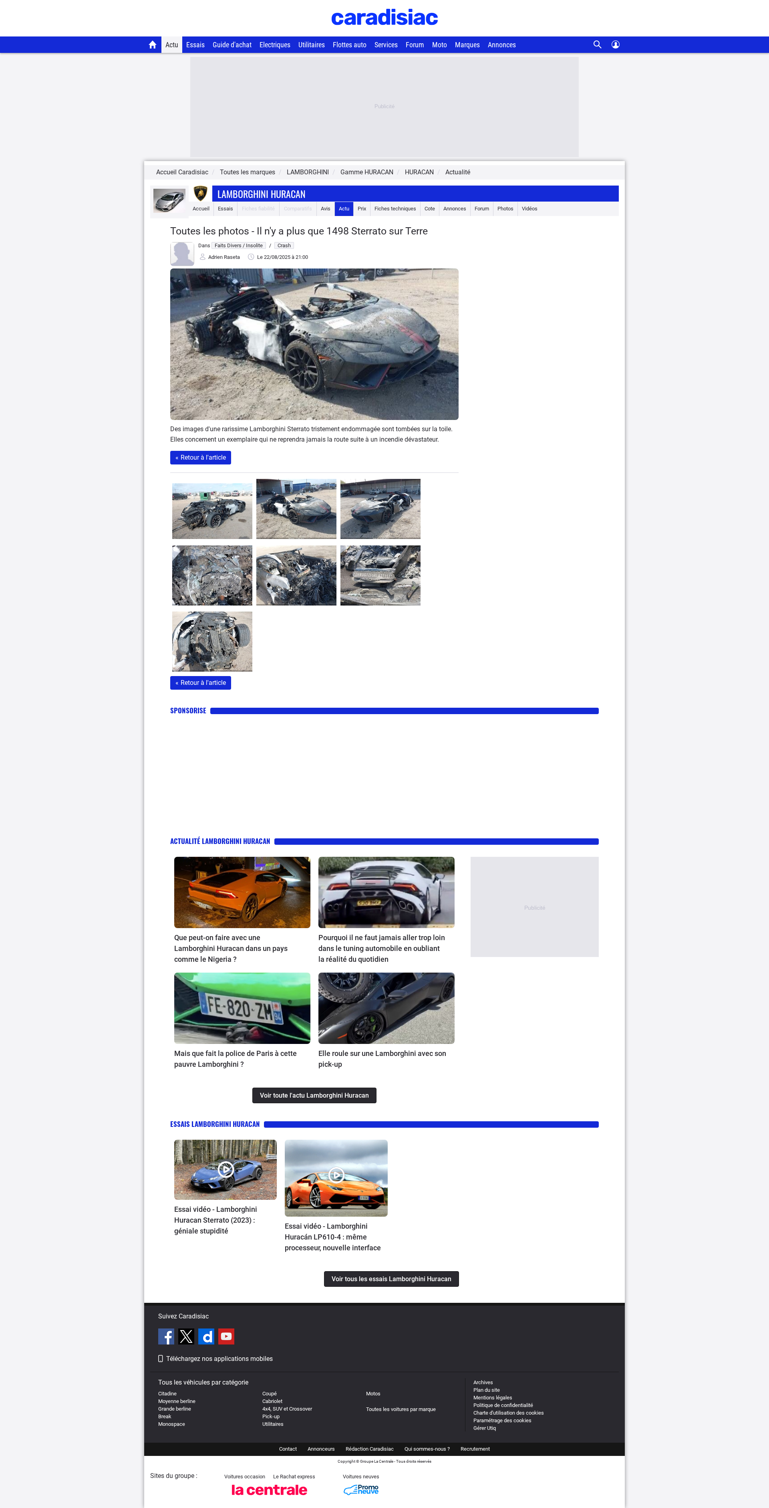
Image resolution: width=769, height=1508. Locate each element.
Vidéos (529, 209)
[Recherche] (598, 44)
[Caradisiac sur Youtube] (226, 1337)
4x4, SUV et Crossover (287, 1409)
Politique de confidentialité (503, 1405)
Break (164, 1416)
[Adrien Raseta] (182, 264)
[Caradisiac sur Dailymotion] (207, 1337)
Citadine (167, 1394)
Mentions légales (492, 1398)
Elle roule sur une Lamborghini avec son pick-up (382, 1058)
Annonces (502, 44)
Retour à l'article (200, 457)
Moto (439, 44)
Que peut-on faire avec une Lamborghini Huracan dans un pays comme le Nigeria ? (231, 948)
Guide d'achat (232, 44)
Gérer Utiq (484, 1428)
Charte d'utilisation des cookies (508, 1413)
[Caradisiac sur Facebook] (167, 1337)
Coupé (269, 1394)
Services (386, 44)
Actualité (457, 172)
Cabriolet (272, 1401)
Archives (483, 1382)
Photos (505, 209)
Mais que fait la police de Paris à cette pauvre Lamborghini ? (235, 1058)
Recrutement (475, 1449)
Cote (430, 209)
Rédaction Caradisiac (370, 1449)
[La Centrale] (269, 1497)
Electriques (275, 44)
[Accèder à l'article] (242, 892)
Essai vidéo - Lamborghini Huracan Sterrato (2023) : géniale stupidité (215, 1220)
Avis (325, 209)
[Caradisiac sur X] (187, 1337)
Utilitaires (311, 44)
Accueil (201, 209)
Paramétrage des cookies (502, 1420)
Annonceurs (321, 1449)
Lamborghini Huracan (261, 193)
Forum (415, 44)
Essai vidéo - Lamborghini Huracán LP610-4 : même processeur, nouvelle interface (333, 1237)
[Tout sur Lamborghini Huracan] (169, 211)
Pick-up (271, 1416)
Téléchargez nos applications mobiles (219, 1359)
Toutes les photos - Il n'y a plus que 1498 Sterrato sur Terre (299, 231)
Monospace (171, 1424)
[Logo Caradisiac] (385, 32)
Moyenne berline (176, 1401)
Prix (362, 209)
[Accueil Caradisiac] (152, 44)
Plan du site (486, 1390)
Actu (171, 44)
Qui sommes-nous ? (427, 1449)
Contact (288, 1449)
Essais (195, 44)
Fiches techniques (395, 209)
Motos (373, 1394)
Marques (467, 44)
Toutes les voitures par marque (401, 1409)
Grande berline (174, 1409)
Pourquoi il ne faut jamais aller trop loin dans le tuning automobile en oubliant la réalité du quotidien (381, 948)
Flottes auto (349, 44)
